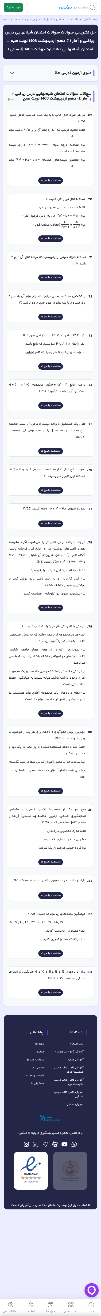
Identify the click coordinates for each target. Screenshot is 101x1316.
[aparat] (55, 1145)
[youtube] (64, 1145)
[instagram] (26, 1145)
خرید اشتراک (13, 7)
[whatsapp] (74, 1145)
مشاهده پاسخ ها (50, 180)
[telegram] (45, 1145)
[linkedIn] (35, 1145)
